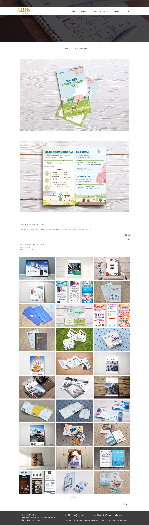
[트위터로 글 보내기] (129, 235)
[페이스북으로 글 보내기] (126, 235)
